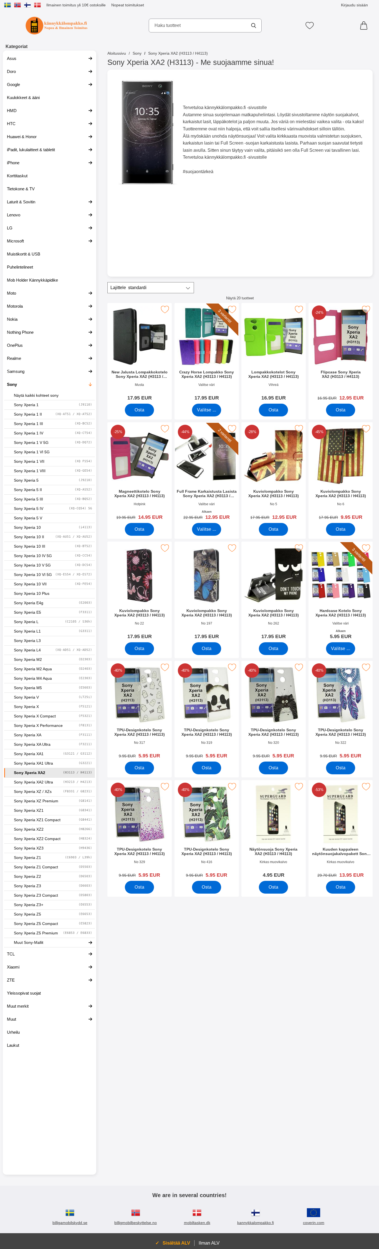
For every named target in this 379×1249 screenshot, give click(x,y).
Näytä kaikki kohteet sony (36, 395)
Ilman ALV (209, 1243)
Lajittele (128, 287)
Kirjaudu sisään (354, 5)
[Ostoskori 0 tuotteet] (365, 25)
